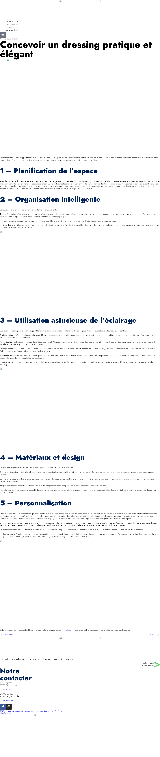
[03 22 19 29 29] (3, 23)
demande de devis (147, 663)
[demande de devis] (157, 665)
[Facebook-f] (3, 707)
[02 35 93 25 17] (3, 29)
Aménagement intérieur (9, 38)
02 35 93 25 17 (12, 27)
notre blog (65, 630)
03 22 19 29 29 (12, 21)
